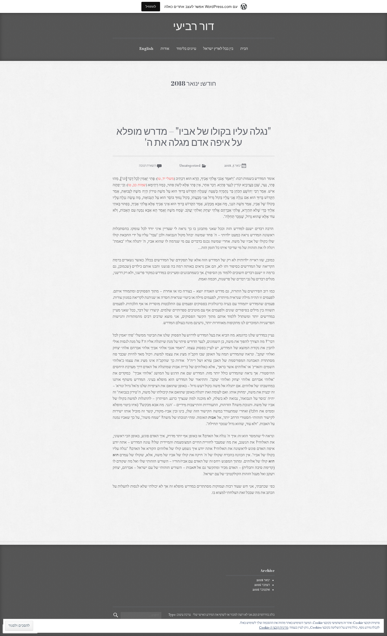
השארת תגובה (147, 166)
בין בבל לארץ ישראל (218, 49)
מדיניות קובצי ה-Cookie (273, 628)
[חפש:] (141, 615)
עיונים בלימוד (186, 49)
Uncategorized (190, 166)
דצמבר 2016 (262, 585)
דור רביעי (193, 25)
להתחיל (151, 6)
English (146, 49)
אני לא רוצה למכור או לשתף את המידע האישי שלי (222, 615)
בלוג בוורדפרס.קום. (263, 615)
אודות (165, 49)
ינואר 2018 (263, 580)
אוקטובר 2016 (261, 590)
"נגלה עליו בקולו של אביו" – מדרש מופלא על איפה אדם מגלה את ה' (193, 136)
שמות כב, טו (137, 185)
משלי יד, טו (165, 178)
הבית (244, 49)
